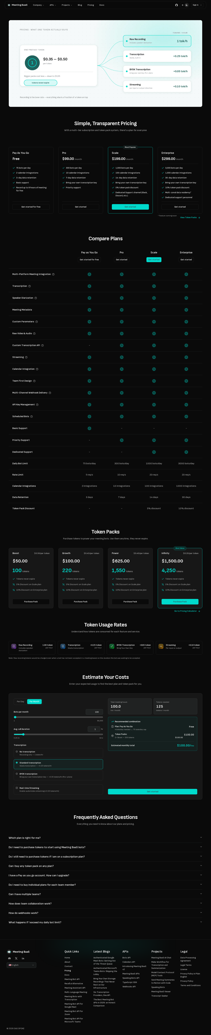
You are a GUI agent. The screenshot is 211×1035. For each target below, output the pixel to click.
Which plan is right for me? (25, 838)
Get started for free (30, 206)
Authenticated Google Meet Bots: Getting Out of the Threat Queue (104, 960)
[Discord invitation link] (9, 958)
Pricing (91, 5)
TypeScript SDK (129, 982)
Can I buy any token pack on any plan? (31, 866)
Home (67, 957)
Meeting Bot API (72, 979)
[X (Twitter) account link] (16, 958)
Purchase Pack (31, 601)
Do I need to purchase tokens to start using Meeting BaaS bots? (47, 847)
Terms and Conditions (190, 985)
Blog (80, 5)
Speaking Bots (158, 987)
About (67, 962)
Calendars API (128, 962)
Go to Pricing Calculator (185, 611)
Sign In (195, 5)
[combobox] (21, 965)
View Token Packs (188, 217)
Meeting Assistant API (75, 988)
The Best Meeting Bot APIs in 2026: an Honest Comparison (104, 1002)
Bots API (126, 957)
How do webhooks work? (23, 913)
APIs (52, 5)
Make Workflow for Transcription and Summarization (160, 965)
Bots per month (21, 712)
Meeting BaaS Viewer (161, 991)
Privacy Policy (186, 981)
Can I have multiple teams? (25, 894)
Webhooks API (129, 986)
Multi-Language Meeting (76, 992)
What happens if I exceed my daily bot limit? (35, 922)
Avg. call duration (22, 729)
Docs (101, 5)
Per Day (20, 701)
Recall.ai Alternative (74, 983)
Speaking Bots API (130, 978)
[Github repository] (176, 5)
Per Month (34, 701)
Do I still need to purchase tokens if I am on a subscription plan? (47, 856)
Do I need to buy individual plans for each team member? (42, 884)
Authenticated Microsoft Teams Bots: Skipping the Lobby (105, 971)
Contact (69, 966)
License (183, 969)
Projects (66, 5)
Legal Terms (186, 965)
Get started (80, 206)
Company (37, 5)
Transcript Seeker (159, 996)
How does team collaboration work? (30, 903)
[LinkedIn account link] (23, 958)
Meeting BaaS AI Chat (161, 957)
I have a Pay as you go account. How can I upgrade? (39, 875)
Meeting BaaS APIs (131, 973)
